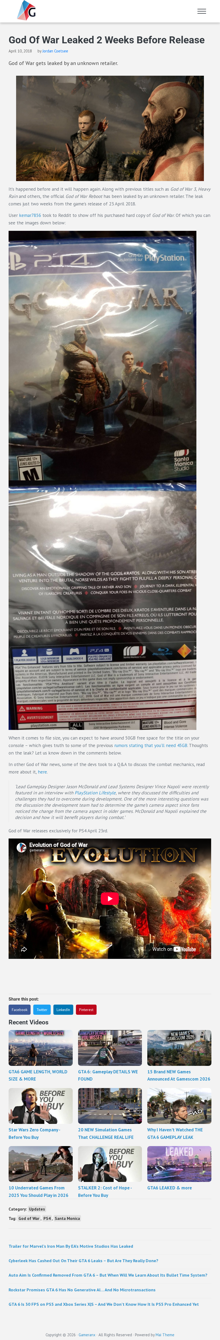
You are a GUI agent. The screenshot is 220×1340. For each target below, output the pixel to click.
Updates (37, 1209)
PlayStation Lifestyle (95, 793)
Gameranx (87, 1334)
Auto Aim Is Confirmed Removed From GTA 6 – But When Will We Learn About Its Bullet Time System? (108, 1275)
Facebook (19, 1009)
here (42, 772)
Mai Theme (165, 1334)
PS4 (47, 1218)
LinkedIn (63, 1009)
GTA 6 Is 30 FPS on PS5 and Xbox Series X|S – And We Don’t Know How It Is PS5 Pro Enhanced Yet (104, 1304)
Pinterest (86, 1009)
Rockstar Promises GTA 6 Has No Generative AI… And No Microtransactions (82, 1289)
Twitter (41, 1009)
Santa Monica (67, 1218)
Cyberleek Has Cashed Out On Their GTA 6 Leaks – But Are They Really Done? (83, 1260)
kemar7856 (30, 215)
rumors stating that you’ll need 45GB (150, 745)
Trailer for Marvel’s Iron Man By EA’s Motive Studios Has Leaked (71, 1246)
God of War (29, 1218)
